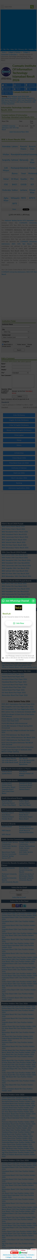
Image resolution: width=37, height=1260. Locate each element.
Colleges (9, 1257)
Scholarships (22, 1255)
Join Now (20, 623)
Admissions (7, 1255)
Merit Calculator (19, 1257)
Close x (33, 1249)
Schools (31, 1255)
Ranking (29, 1257)
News (14, 1255)
